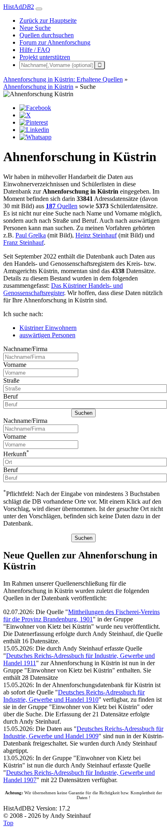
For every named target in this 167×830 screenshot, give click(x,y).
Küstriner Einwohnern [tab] (48, 327)
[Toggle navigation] (39, 9)
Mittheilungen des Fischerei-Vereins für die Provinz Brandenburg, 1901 (81, 615)
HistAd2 (18, 6)
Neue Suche (35, 27)
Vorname (14, 364)
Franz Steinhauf (23, 242)
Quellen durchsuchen (46, 35)
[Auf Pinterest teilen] (33, 122)
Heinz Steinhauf (96, 235)
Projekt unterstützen (44, 57)
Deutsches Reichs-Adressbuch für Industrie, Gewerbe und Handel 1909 (83, 732)
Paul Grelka (30, 235)
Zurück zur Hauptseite (48, 20)
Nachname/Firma (25, 348)
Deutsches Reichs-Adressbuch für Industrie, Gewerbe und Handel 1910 (74, 696)
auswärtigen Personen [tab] (47, 335)
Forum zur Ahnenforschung (54, 42)
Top (8, 822)
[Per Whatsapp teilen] (35, 137)
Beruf (10, 396)
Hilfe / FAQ (34, 49)
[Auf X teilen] (25, 115)
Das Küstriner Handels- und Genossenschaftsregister (63, 289)
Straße (11, 380)
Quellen (61, 206)
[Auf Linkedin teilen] (34, 129)
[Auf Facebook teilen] (35, 107)
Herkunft (16, 454)
